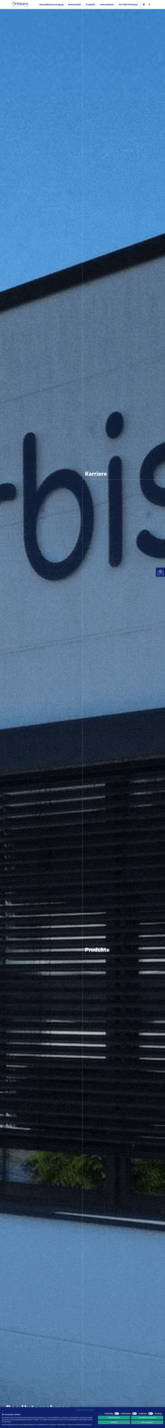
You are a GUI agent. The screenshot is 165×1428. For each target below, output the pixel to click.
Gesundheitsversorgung (51, 4)
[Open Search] (150, 4)
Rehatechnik (74, 4)
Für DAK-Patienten (128, 4)
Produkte (90, 4)
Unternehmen (107, 4)
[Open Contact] (160, 572)
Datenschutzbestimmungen (85, 1410)
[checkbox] (100, 1413)
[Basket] (144, 4)
